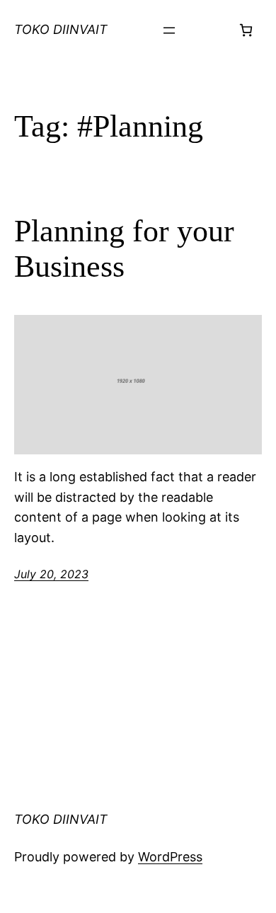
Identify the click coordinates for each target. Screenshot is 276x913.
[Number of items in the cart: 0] (246, 30)
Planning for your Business (124, 249)
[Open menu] (169, 30)
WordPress (170, 856)
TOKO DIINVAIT (61, 29)
